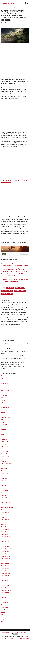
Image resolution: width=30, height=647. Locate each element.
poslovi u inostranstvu (7, 293)
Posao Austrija (4, 449)
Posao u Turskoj (5, 595)
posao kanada (10, 287)
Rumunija (3, 604)
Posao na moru (4, 497)
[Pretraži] (27, 343)
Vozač (2, 619)
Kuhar (2, 419)
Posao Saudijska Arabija (7, 507)
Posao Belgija (4, 451)
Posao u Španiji (4, 587)
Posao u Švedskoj (5, 592)
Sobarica (3, 612)
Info (2, 410)
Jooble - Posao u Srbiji (6, 644)
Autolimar (3, 375)
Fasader (3, 393)
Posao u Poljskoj (5, 578)
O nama (4, 632)
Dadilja (2, 385)
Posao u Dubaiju (5, 541)
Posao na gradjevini (5, 488)
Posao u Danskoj (5, 539)
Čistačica (3, 380)
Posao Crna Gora (5, 456)
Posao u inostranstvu (6, 558)
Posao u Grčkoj (5, 551)
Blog (2, 378)
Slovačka (3, 609)
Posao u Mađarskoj (5, 568)
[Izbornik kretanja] (27, 3)
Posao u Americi (5, 519)
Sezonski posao (5, 607)
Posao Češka (4, 453)
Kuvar (2, 422)
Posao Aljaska (4, 444)
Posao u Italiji (4, 561)
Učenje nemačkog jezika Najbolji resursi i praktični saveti (14, 355)
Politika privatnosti (18, 632)
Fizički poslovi (4, 395)
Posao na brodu (5, 483)
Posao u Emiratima (5, 544)
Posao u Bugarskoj (5, 531)
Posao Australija (5, 446)
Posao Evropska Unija (6, 463)
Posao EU (3, 461)
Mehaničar (3, 429)
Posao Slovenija (5, 509)
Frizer (2, 402)
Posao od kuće (4, 505)
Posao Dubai (4, 458)
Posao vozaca (4, 597)
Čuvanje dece (4, 383)
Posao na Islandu (5, 490)
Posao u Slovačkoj (5, 583)
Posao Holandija (5, 470)
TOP (2, 614)
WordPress (11, 630)
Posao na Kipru (4, 492)
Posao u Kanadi (5, 563)
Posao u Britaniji (5, 529)
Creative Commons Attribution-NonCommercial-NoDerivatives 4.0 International (15, 638)
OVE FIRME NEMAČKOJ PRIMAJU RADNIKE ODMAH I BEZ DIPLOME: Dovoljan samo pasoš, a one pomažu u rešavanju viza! (15, 279)
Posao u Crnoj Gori (5, 536)
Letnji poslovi (4, 424)
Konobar (3, 412)
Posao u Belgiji (4, 527)
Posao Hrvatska (5, 473)
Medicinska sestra (5, 427)
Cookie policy (10, 632)
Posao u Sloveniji (5, 585)
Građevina (3, 405)
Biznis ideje (26, 644)
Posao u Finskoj (5, 546)
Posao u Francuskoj (6, 548)
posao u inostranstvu (7, 290)
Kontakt (25, 632)
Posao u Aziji (4, 524)
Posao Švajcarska (5, 512)
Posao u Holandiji (5, 553)
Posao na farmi (4, 485)
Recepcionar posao (5, 600)
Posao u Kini (4, 565)
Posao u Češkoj (5, 534)
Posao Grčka (4, 468)
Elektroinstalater (5, 390)
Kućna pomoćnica (5, 417)
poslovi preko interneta (20, 290)
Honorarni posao (5, 407)
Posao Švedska (5, 514)
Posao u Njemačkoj (5, 573)
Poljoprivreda (4, 439)
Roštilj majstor (4, 602)
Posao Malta (4, 480)
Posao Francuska (5, 466)
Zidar (2, 621)
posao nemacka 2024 (20, 287)
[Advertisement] (15, 62)
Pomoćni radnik (5, 441)
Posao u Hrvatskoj (5, 556)
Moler (2, 434)
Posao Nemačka (5, 500)
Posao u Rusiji (4, 580)
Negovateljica (4, 436)
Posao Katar (4, 478)
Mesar (2, 432)
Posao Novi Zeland (5, 502)
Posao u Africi (4, 517)
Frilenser (3, 400)
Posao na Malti (4, 495)
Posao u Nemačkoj (5, 570)
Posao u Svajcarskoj (6, 590)
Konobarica (3, 414)
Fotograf (3, 397)
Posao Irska (4, 475)
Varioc (2, 617)
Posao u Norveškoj (5, 575)
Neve (2, 630)
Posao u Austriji (4, 522)
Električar (3, 388)
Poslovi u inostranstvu (17, 644)
